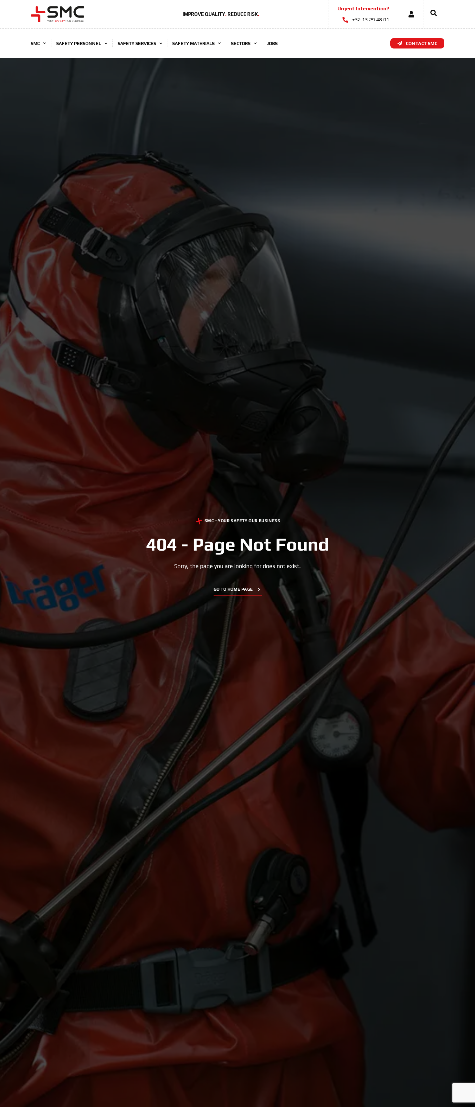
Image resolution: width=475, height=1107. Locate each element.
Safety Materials (193, 43)
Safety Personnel (78, 43)
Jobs (272, 43)
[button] (430, 14)
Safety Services (137, 43)
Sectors (240, 43)
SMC (35, 43)
